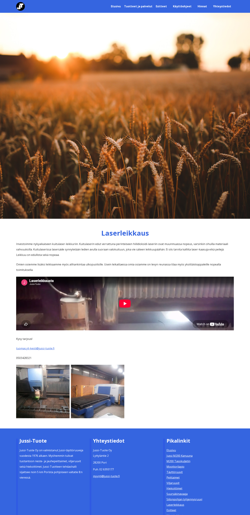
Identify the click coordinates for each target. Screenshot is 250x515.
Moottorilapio (175, 466)
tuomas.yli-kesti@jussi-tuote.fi (35, 348)
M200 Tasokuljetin (178, 461)
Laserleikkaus (175, 505)
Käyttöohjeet (182, 6)
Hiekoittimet (174, 488)
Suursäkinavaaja (177, 494)
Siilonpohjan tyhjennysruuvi (184, 499)
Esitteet (161, 6)
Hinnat (202, 6)
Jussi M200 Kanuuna (179, 456)
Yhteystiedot (222, 6)
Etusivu (116, 6)
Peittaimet (173, 477)
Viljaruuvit (172, 483)
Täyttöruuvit (174, 472)
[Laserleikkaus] (43, 391)
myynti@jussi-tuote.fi (106, 476)
